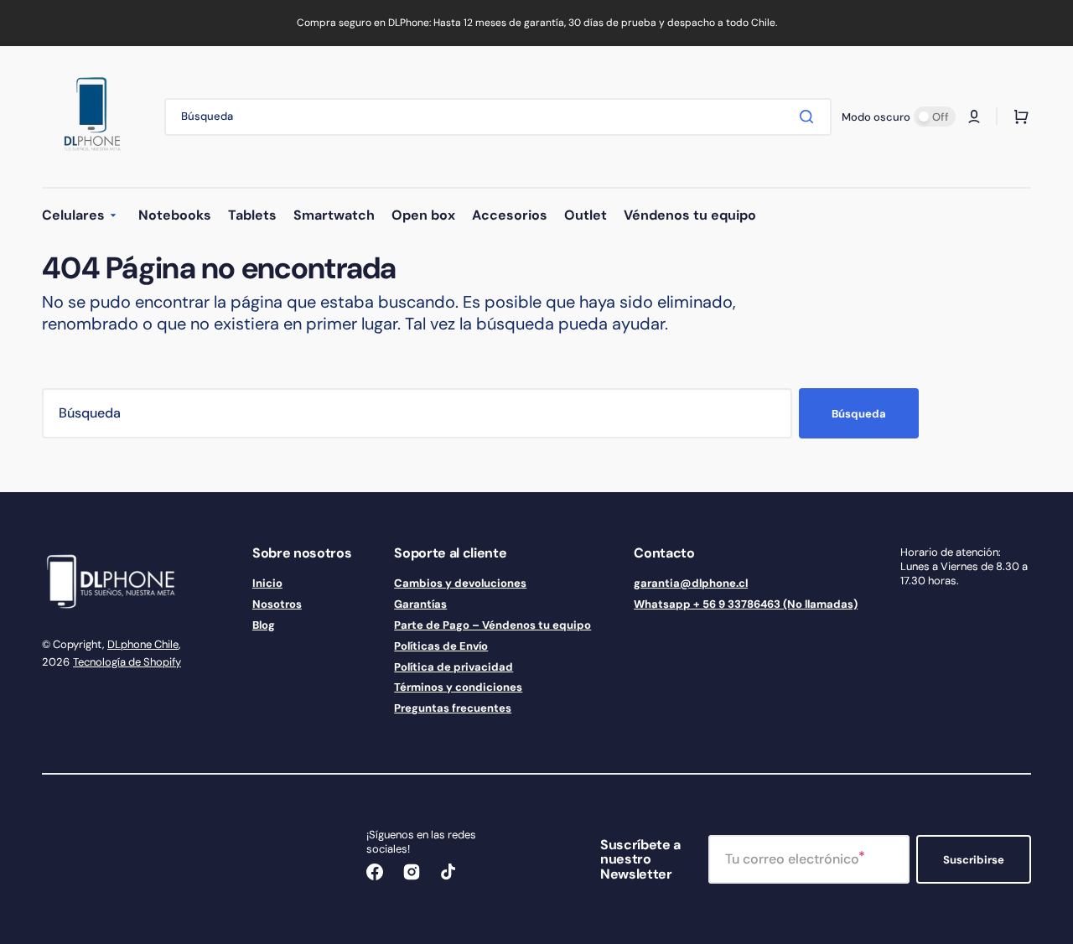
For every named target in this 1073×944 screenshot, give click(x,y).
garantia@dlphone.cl (691, 583)
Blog (263, 625)
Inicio (267, 583)
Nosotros (277, 604)
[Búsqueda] (810, 116)
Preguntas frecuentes (452, 708)
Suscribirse (973, 860)
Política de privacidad (453, 667)
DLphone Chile (143, 644)
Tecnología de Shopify (127, 662)
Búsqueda (859, 414)
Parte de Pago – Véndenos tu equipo (492, 625)
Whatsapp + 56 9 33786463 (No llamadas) (746, 604)
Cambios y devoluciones (460, 583)
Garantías (420, 604)
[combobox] (498, 117)
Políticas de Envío (441, 646)
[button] (974, 116)
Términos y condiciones (458, 687)
